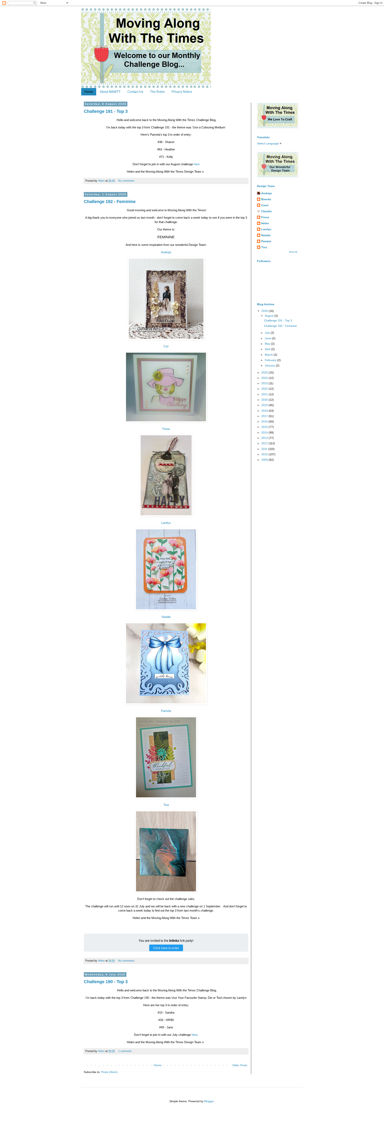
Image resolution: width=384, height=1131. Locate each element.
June (268, 338)
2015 (265, 426)
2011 (264, 448)
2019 (265, 405)
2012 (265, 443)
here (197, 164)
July (268, 332)
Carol (264, 205)
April (268, 349)
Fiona (166, 428)
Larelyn (166, 522)
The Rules (157, 91)
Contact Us (135, 91)
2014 (265, 432)
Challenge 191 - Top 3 (106, 111)
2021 (265, 394)
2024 (265, 377)
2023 (265, 383)
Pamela (166, 711)
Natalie (166, 617)
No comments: (127, 180)
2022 (265, 388)
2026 (265, 310)
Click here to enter (166, 948)
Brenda (266, 199)
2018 (265, 410)
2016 (265, 421)
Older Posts (239, 1065)
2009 (265, 459)
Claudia (266, 211)
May (268, 343)
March (269, 354)
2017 (265, 416)
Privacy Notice (182, 91)
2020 (265, 399)
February (271, 360)
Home (88, 91)
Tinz (264, 247)
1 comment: (125, 1051)
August (269, 315)
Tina (166, 805)
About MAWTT (110, 91)
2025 (265, 372)
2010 (265, 454)
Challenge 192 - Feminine (110, 201)
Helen (265, 223)
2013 (265, 437)
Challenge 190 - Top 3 (106, 981)
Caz (166, 346)
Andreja (166, 252)
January (270, 365)
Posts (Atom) (109, 1072)
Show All (293, 252)
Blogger (209, 1101)
